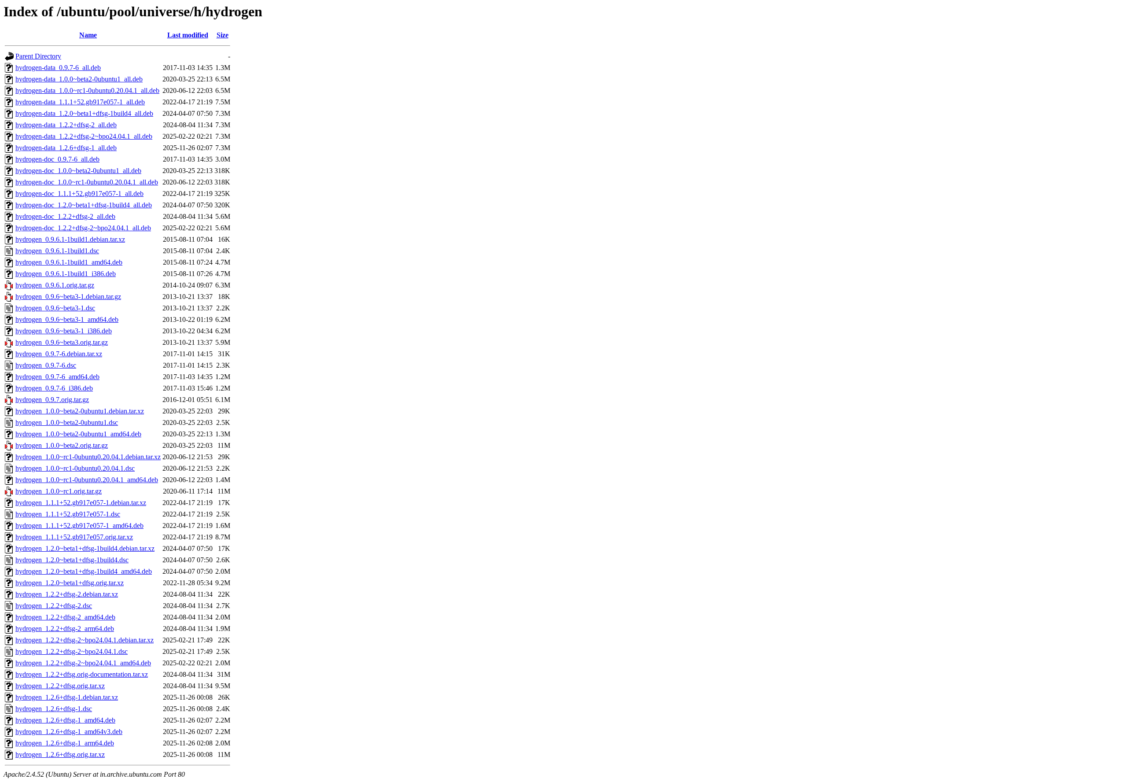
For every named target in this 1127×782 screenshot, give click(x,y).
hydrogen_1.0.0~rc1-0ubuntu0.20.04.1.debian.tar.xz (88, 457)
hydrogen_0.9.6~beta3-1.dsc (55, 308)
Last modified (187, 35)
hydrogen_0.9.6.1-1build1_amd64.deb (68, 262)
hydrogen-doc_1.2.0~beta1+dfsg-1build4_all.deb (83, 205)
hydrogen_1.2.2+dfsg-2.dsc (53, 605)
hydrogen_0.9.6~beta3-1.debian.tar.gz (68, 296)
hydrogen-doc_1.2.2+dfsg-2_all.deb (65, 216)
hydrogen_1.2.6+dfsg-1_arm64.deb (64, 743)
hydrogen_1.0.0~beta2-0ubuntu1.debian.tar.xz (79, 411)
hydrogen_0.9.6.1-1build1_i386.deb (65, 273)
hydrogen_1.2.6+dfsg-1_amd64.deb (65, 720)
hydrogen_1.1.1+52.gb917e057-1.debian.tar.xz (80, 502)
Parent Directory (38, 56)
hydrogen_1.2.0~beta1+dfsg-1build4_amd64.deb (83, 571)
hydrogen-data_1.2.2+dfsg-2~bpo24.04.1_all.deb (83, 136)
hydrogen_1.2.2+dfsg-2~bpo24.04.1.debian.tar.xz (84, 640)
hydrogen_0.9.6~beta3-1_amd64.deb (66, 319)
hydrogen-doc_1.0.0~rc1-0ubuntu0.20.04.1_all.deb (86, 182)
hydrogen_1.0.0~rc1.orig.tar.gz (58, 491)
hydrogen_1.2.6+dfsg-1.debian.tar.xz (66, 697)
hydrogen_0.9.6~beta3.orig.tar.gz (61, 342)
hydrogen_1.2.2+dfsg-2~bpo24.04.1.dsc (71, 651)
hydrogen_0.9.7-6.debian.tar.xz (58, 354)
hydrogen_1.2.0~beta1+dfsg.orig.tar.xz (69, 582)
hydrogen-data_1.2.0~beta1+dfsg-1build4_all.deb (84, 113)
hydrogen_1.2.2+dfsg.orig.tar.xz (60, 686)
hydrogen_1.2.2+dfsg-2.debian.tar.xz (66, 594)
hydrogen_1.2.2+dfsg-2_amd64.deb (65, 617)
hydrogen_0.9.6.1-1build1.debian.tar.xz (70, 239)
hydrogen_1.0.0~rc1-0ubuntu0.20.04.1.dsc (75, 468)
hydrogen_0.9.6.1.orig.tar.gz (54, 285)
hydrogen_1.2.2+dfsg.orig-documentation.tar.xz (81, 674)
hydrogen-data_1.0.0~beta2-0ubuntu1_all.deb (79, 79)
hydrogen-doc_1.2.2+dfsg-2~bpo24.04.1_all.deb (83, 228)
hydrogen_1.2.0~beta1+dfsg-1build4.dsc (72, 560)
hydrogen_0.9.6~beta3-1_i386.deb (63, 331)
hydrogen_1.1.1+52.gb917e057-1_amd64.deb (79, 525)
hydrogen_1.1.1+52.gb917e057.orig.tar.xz (74, 537)
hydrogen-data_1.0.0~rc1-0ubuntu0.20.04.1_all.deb (87, 90)
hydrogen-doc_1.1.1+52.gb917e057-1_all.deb (79, 193)
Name (88, 35)
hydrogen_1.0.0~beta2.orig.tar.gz (61, 445)
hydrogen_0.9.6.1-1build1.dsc (57, 251)
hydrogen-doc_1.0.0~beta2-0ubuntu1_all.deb (78, 170)
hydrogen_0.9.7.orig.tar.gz (52, 399)
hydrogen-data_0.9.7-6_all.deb (58, 67)
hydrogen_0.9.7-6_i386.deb (54, 388)
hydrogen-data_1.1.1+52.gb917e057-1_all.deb (80, 102)
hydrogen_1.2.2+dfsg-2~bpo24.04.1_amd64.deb (83, 663)
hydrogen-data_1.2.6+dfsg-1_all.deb (66, 147)
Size (222, 35)
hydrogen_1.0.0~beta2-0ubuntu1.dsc (66, 422)
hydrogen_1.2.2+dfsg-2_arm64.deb (64, 628)
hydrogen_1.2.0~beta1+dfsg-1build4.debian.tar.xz (85, 548)
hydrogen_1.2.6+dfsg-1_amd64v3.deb (68, 731)
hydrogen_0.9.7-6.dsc (45, 365)
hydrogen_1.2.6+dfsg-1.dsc (53, 708)
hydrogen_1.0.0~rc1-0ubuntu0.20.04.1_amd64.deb (86, 479)
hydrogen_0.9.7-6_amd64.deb (57, 376)
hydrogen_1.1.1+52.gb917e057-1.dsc (67, 514)
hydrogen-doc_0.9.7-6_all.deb (57, 159)
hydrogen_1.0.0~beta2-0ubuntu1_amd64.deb (78, 434)
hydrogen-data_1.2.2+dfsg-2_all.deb (66, 125)
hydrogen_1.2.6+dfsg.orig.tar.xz (60, 754)
